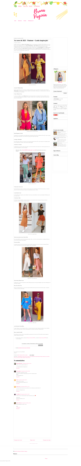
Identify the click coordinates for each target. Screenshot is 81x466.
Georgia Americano (43, 356)
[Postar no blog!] (30, 355)
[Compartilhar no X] (31, 355)
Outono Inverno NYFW (42, 337)
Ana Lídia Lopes (28, 356)
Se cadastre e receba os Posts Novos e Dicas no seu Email (32, 343)
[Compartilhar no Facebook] (32, 355)
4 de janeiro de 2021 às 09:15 (22, 379)
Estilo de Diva (61, 105)
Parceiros (55, 107)
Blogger (46, 458)
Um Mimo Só (18, 394)
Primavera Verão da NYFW (31, 337)
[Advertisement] (40, 29)
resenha (54, 109)
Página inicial (32, 440)
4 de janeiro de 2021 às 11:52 (25, 386)
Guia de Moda (65, 105)
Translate (60, 100)
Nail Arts (65, 106)
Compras (54, 105)
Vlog (63, 108)
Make (54, 106)
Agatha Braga (20, 356)
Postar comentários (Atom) (34, 443)
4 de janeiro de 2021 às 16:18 (26, 402)
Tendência (24, 357)
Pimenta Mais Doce (19, 363)
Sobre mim (20, 20)
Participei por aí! (30, 20)
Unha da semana (59, 108)
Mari (17, 379)
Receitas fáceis (59, 107)
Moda (21, 357)
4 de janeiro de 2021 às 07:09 (25, 371)
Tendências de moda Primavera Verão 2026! (61, 132)
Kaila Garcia (18, 386)
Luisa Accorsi (18, 357)
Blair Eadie (33, 356)
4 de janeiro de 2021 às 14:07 (25, 394)
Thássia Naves (28, 357)
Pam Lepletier (18, 371)
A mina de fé (18, 407)
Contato (25, 20)
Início (15, 20)
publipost (65, 108)
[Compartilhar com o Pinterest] (33, 355)
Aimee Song (24, 356)
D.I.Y (57, 105)
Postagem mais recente (18, 440)
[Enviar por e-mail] (30, 355)
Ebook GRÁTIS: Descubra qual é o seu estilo (29, 150)
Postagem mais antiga (46, 440)
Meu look (57, 106)
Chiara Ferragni (37, 356)
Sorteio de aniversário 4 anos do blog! (61, 138)
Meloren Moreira (19, 402)
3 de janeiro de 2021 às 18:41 (27, 363)
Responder (18, 368)
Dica (58, 105)
